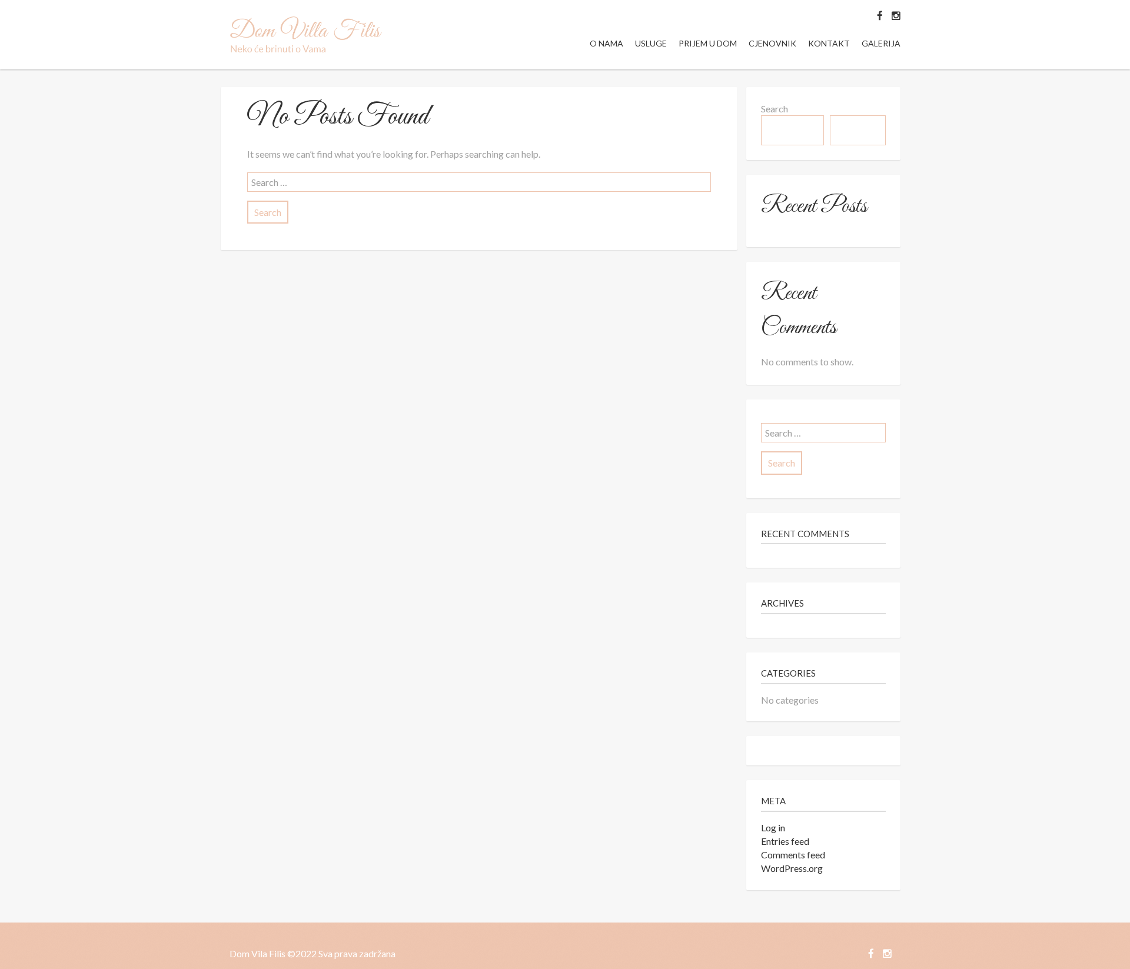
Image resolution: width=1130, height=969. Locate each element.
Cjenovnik (772, 43)
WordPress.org (792, 868)
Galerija (881, 43)
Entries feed (785, 841)
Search (774, 108)
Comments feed (793, 854)
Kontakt (829, 43)
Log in (773, 827)
